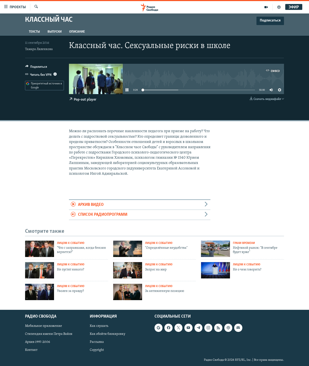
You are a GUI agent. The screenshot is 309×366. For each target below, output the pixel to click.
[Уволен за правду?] (39, 292)
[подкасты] (279, 7)
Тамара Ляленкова (39, 49)
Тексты (34, 31)
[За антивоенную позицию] (127, 292)
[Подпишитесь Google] (158, 328)
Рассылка (97, 342)
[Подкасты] (228, 328)
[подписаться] (238, 328)
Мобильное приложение (43, 326)
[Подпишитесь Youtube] (188, 328)
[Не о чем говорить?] (215, 270)
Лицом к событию (70, 243)
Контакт (31, 350)
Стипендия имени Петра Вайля (48, 334)
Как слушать (99, 326)
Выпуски (55, 31)
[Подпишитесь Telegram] (198, 328)
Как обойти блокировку (107, 334)
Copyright (97, 350)
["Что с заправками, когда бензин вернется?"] (39, 249)
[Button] (36, 68)
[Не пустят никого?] (39, 270)
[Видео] (266, 7)
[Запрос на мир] (127, 270)
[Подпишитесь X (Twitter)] (178, 328)
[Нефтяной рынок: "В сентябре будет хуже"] (215, 249)
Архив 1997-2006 (37, 342)
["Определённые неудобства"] (127, 249)
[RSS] (218, 328)
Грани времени (244, 243)
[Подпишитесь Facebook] (168, 328)
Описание (77, 31)
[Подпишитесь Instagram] (208, 328)
